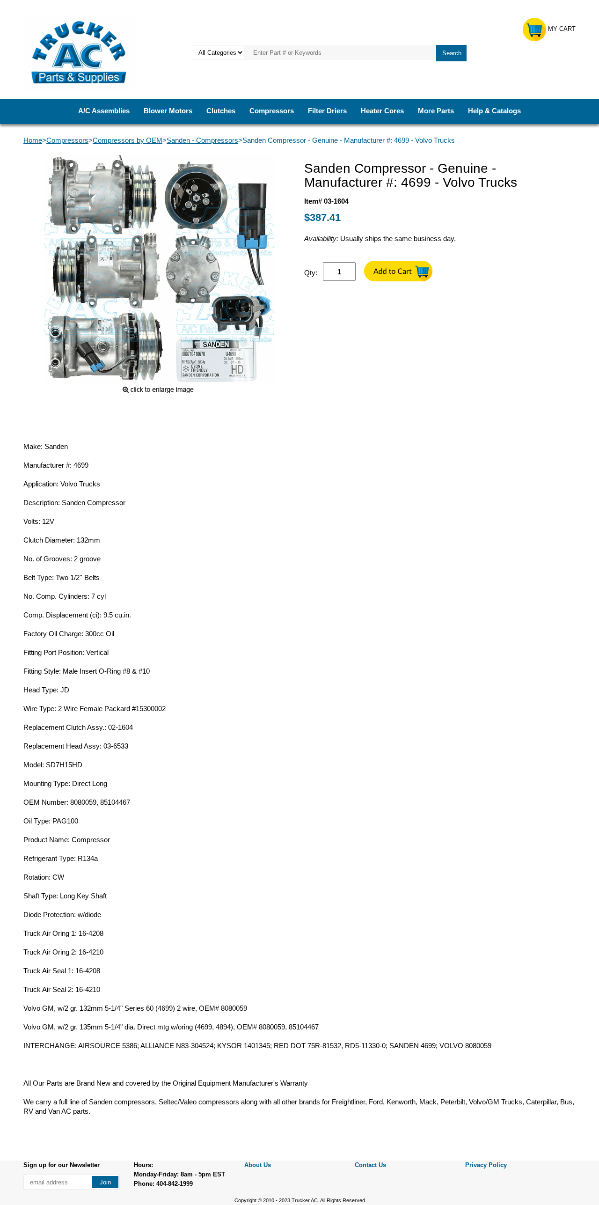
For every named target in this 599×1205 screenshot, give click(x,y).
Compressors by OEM (127, 140)
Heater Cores (382, 111)
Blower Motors (168, 111)
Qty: (310, 273)
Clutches (220, 111)
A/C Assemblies (104, 111)
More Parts (436, 111)
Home (32, 140)
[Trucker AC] (79, 52)
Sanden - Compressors (202, 140)
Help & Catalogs (494, 111)
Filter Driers (327, 111)
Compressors (271, 111)
